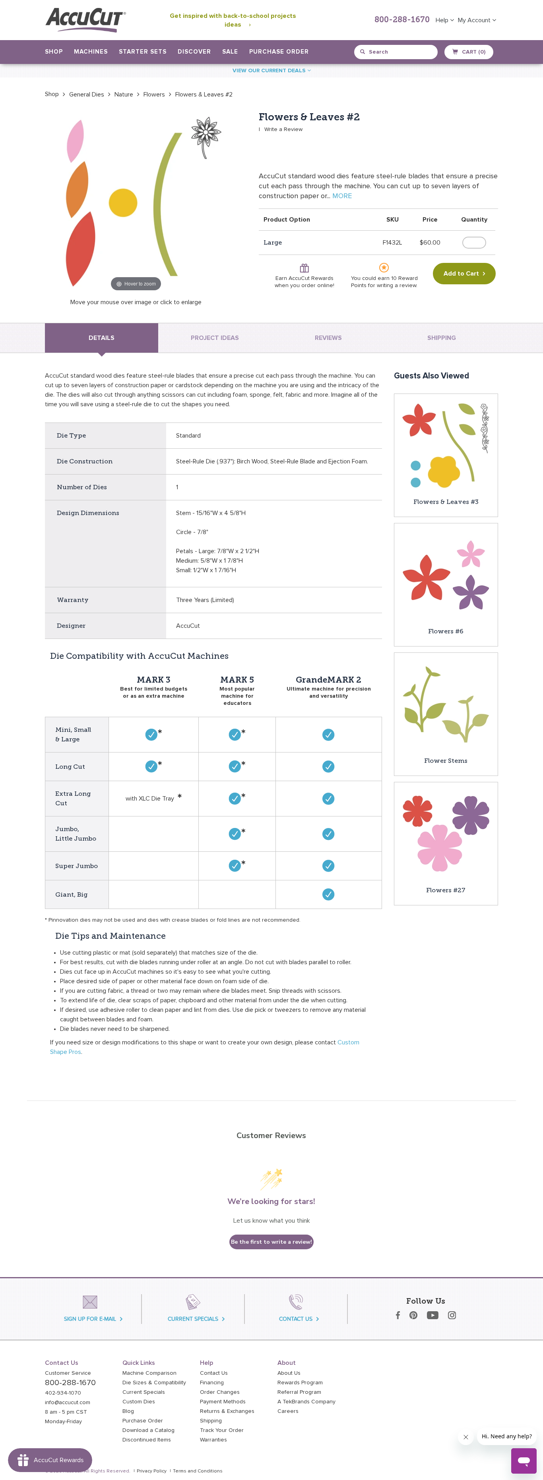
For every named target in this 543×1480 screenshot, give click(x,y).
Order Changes (220, 1392)
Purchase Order (279, 52)
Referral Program (299, 1392)
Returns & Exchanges (227, 1411)
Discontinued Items (146, 1440)
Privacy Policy (152, 1471)
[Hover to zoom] (136, 202)
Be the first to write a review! (271, 1242)
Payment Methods (223, 1402)
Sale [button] (230, 52)
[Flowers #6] (446, 574)
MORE (342, 196)
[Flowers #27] (446, 833)
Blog (128, 1411)
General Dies (86, 94)
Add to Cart (461, 273)
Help (443, 20)
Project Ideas (215, 338)
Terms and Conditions (198, 1471)
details (101, 338)
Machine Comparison (149, 1373)
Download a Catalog (148, 1430)
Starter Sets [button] (143, 52)
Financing (212, 1382)
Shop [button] (54, 52)
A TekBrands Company (306, 1402)
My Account (475, 20)
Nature (123, 94)
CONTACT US (295, 1319)
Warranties (213, 1440)
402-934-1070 (63, 1393)
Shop (52, 94)
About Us (289, 1373)
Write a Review (283, 129)
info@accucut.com (67, 1402)
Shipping (211, 1421)
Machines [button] (91, 52)
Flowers (154, 94)
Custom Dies (138, 1402)
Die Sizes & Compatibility (154, 1382)
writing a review (396, 285)
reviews (328, 338)
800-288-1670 (402, 20)
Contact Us (214, 1373)
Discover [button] (194, 52)
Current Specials (143, 1392)
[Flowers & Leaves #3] (446, 445)
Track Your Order (222, 1430)
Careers (288, 1411)
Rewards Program (300, 1382)
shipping (441, 338)
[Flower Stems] (446, 704)
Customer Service (68, 1373)
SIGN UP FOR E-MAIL (90, 1319)
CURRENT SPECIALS (193, 1319)
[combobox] (396, 52)
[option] (52, 94)
